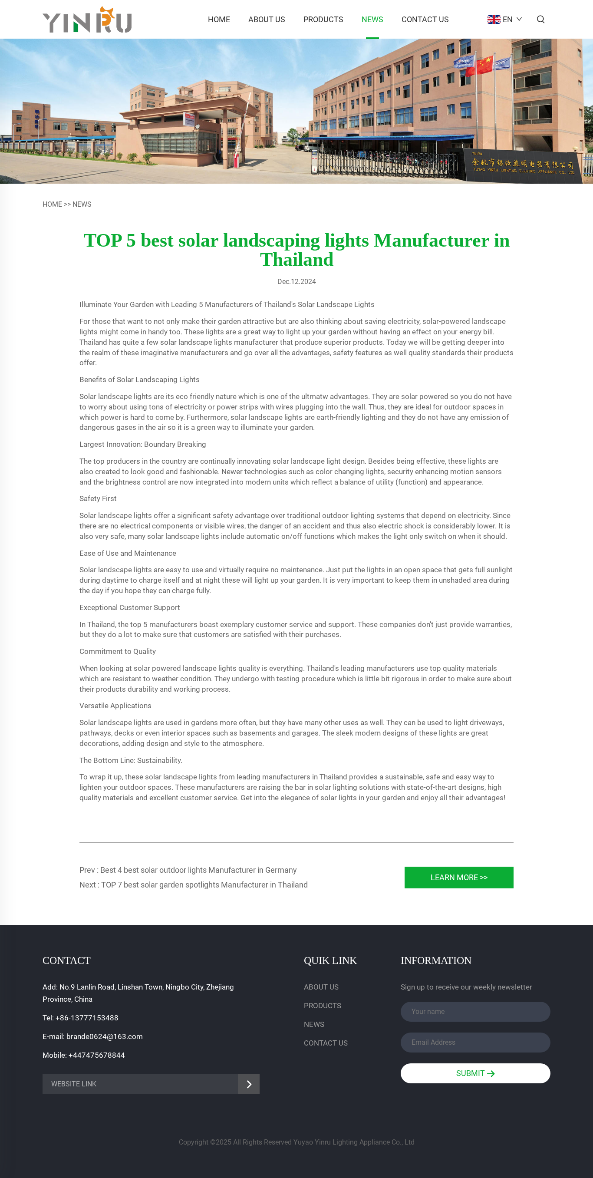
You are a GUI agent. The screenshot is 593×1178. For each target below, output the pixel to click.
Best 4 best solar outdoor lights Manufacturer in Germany (198, 869)
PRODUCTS (323, 19)
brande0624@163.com (104, 1036)
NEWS (372, 19)
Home (219, 19)
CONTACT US (425, 19)
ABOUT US (266, 19)
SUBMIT (471, 1073)
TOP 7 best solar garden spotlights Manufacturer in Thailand (204, 884)
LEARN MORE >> (459, 877)
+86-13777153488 (87, 1017)
